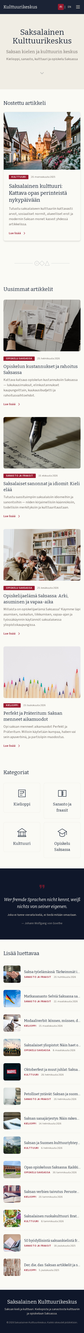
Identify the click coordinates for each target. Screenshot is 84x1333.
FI (61, 7)
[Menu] (78, 7)
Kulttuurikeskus (20, 7)
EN (69, 7)
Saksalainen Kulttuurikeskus (42, 1302)
